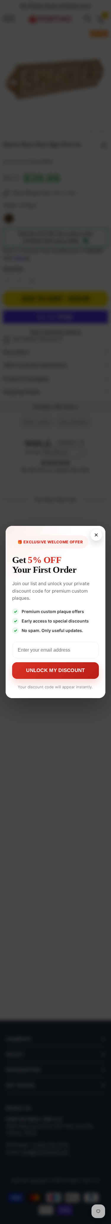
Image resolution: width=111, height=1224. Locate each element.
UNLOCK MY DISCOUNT (55, 670)
